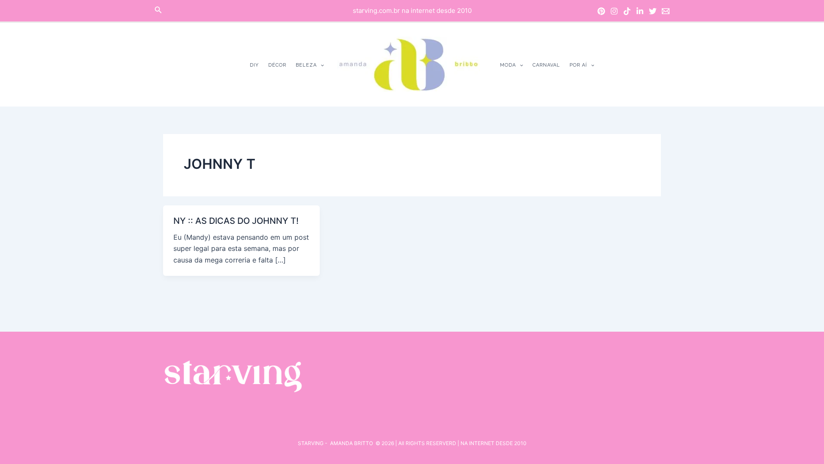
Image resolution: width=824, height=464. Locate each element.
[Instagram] (614, 11)
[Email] (666, 11)
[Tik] (627, 11)
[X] (653, 11)
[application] (320, 65)
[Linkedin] (640, 11)
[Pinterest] (601, 11)
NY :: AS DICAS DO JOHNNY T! (236, 221)
